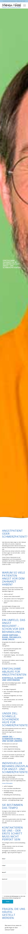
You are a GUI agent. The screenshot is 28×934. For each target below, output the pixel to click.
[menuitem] (24, 5)
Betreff (4, 872)
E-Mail (4, 865)
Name (4, 858)
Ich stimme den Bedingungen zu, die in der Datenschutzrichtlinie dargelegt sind (13, 897)
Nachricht (5, 879)
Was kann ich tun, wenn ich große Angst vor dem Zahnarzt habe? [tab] (13, 928)
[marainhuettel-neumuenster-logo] (11, 5)
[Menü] (24, 5)
